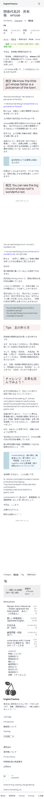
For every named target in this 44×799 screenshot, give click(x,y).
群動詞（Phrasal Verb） (29, 591)
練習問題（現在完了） (14, 633)
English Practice (10, 3)
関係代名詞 (31, 574)
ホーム (6, 39)
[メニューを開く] (39, 3)
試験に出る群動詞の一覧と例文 (14, 591)
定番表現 (12, 656)
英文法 (30, 20)
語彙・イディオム (15, 674)
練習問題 (12, 664)
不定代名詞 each (11, 626)
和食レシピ (13, 653)
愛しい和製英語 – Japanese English (15, 619)
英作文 (11, 667)
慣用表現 (12, 659)
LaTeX (10, 651)
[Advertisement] (22, 221)
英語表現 (12, 672)
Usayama (18, 20)
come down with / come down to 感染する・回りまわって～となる (18, 642)
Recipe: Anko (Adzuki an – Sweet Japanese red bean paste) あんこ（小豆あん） (19, 610)
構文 (10, 661)
